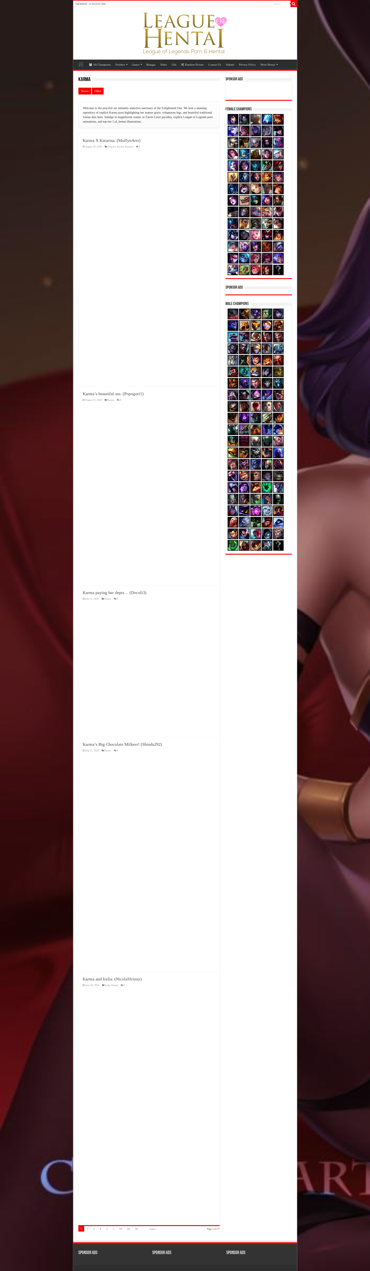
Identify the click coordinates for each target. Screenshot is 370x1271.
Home (81, 64)
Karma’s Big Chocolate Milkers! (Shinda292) (122, 744)
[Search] (294, 4)
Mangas (150, 64)
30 (136, 1228)
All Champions (102, 64)
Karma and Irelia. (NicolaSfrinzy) (112, 979)
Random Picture (194, 64)
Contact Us (214, 64)
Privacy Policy (247, 64)
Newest (85, 91)
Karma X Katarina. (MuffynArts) (111, 140)
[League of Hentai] (185, 32)
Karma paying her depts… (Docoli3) (114, 592)
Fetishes (120, 64)
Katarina (129, 146)
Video (163, 64)
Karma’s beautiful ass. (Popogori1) (113, 393)
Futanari (111, 146)
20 (128, 1228)
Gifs (174, 64)
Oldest (97, 91)
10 (120, 1228)
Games (135, 64)
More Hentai (268, 64)
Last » (153, 1228)
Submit (230, 64)
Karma (120, 146)
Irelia (107, 985)
